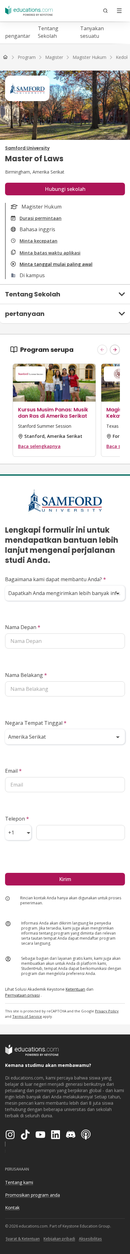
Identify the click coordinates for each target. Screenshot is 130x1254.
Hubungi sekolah (65, 189)
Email (13, 770)
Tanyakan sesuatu (92, 32)
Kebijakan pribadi (59, 1238)
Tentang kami (19, 1182)
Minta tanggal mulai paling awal (56, 264)
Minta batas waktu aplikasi (50, 253)
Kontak (12, 1208)
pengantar (17, 35)
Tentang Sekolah (48, 32)
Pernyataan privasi (22, 995)
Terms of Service (27, 1016)
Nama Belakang (26, 675)
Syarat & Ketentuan (23, 1238)
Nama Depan (22, 627)
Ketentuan (75, 989)
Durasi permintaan (41, 218)
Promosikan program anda (32, 1195)
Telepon (17, 818)
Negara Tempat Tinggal (36, 722)
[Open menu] (119, 10)
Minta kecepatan (38, 241)
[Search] (105, 10)
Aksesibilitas (90, 1238)
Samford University (27, 148)
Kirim (65, 879)
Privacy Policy (107, 1011)
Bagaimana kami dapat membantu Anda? (55, 579)
